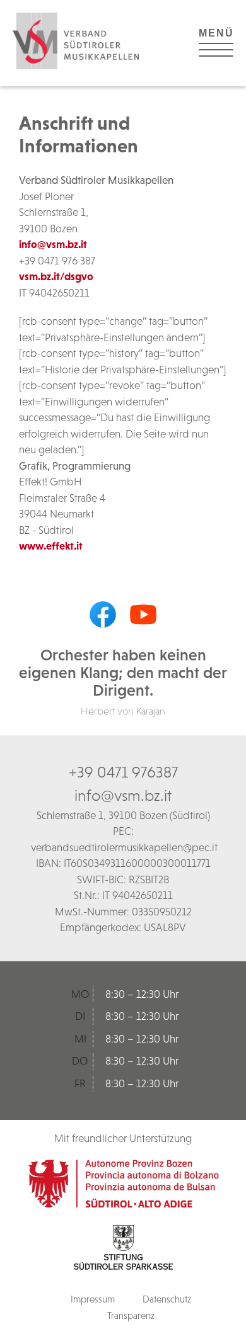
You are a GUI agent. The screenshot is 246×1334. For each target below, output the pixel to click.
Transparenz (131, 1315)
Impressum (93, 1299)
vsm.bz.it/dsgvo (56, 276)
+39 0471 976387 (123, 772)
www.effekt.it (51, 546)
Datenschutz (167, 1299)
